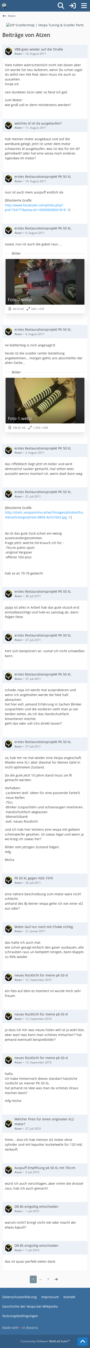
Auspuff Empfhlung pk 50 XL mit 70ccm (45, 1168)
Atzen (18, 54)
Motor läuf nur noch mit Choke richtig (44, 927)
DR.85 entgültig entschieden (36, 1206)
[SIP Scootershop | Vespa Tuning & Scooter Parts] (45, 25)
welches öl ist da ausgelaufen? (38, 123)
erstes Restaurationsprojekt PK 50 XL (43, 176)
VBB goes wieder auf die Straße (39, 49)
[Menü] (84, 5)
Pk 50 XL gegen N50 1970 (34, 878)
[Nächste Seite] (56, 1279)
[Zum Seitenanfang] (83, 1341)
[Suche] (61, 5)
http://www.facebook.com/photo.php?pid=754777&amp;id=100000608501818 (35, 207)
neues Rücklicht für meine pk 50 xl (41, 975)
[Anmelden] (72, 6)
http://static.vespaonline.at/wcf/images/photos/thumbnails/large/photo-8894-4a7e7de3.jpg (44, 514)
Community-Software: (45, 1341)
